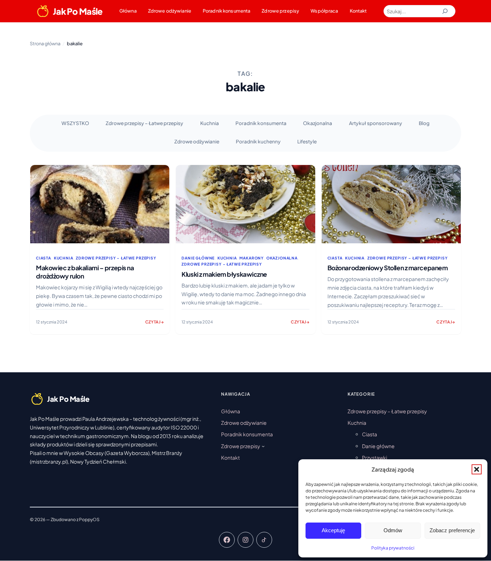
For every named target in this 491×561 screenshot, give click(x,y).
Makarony (251, 258)
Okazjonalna (317, 123)
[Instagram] (245, 540)
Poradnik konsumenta (226, 11)
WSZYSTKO (75, 123)
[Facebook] (227, 540)
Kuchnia (209, 123)
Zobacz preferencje (452, 530)
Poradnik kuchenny (258, 141)
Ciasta (43, 258)
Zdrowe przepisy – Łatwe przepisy (144, 123)
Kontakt (358, 11)
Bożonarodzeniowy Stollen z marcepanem (387, 268)
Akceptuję (333, 530)
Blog (424, 123)
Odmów (393, 530)
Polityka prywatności (392, 548)
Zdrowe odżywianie (169, 11)
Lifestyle (307, 141)
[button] (476, 469)
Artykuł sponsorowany (375, 123)
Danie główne (198, 258)
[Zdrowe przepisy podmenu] (263, 446)
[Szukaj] (445, 11)
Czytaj (154, 324)
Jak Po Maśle (77, 11)
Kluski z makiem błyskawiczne (224, 274)
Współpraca (324, 11)
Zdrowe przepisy (280, 11)
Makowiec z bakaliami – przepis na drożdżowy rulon (85, 272)
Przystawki (374, 457)
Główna (128, 11)
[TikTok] (264, 540)
